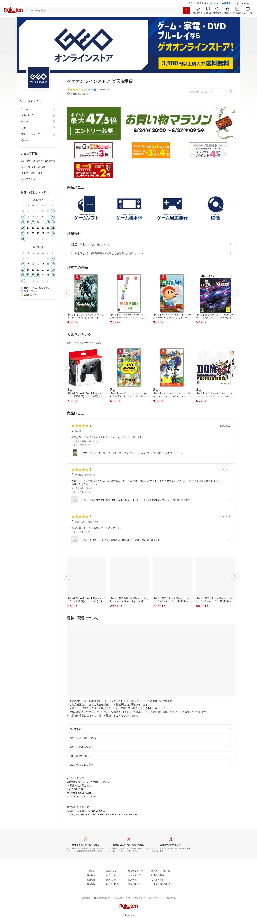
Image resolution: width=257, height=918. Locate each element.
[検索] (186, 19)
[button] (245, 12)
